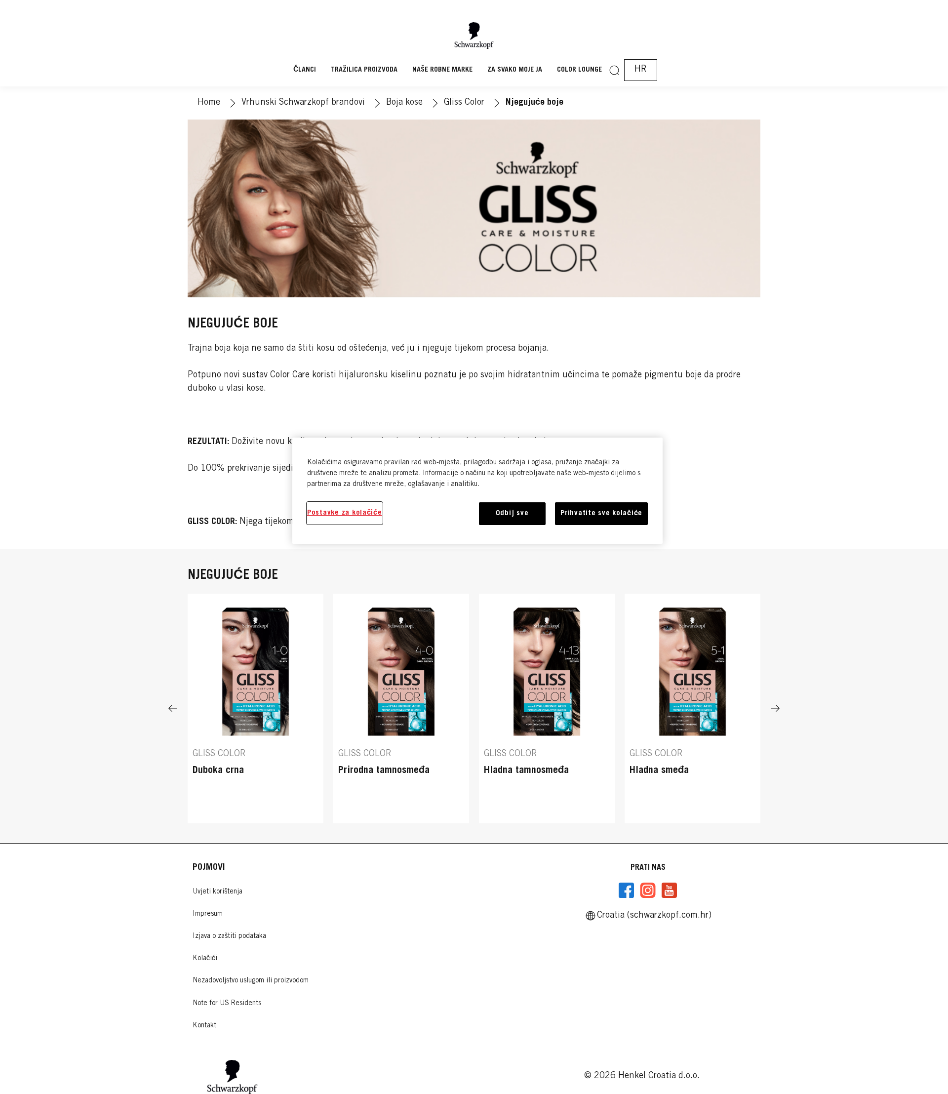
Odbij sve (512, 513)
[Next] (775, 708)
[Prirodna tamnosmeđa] (401, 708)
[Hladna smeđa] (692, 708)
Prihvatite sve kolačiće (601, 513)
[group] (474, 708)
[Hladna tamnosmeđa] (547, 708)
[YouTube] (669, 890)
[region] (477, 491)
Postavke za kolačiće (344, 513)
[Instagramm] (647, 890)
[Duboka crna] (255, 708)
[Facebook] (626, 890)
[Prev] (173, 708)
